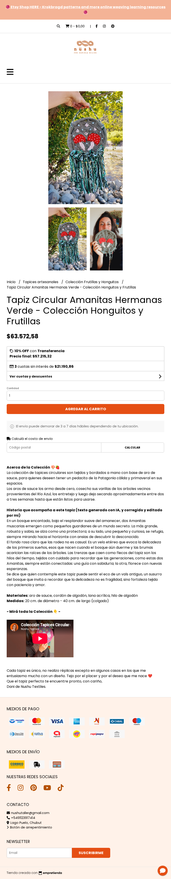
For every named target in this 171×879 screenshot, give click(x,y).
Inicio (11, 281)
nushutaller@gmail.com (29, 813)
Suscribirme (91, 852)
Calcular (132, 447)
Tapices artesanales (41, 281)
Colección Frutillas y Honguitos (92, 281)
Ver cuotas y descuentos (31, 376)
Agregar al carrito (85, 409)
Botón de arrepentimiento (30, 827)
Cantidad (13, 388)
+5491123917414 (22, 818)
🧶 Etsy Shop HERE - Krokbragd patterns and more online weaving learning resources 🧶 (85, 9)
